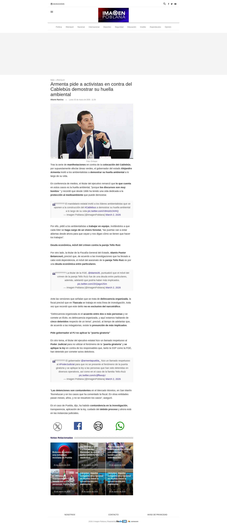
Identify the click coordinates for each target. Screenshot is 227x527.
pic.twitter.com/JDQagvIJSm (92, 284)
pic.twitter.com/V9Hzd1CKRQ (103, 211)
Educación (131, 27)
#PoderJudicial (67, 364)
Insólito (143, 27)
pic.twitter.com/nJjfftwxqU (92, 375)
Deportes (107, 27)
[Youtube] (175, 4)
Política (59, 27)
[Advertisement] (113, 53)
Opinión (168, 27)
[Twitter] (172, 4)
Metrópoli (70, 27)
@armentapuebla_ (90, 360)
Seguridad (119, 27)
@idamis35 (94, 273)
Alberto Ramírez (57, 100)
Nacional (81, 27)
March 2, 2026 (113, 214)
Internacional (94, 27)
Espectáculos (155, 27)
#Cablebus (90, 207)
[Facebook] (168, 4)
